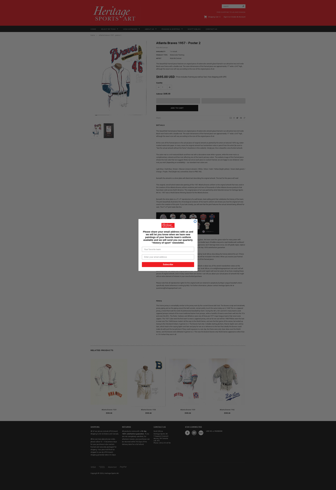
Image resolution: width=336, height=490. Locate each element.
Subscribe (168, 264)
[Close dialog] (195, 221)
